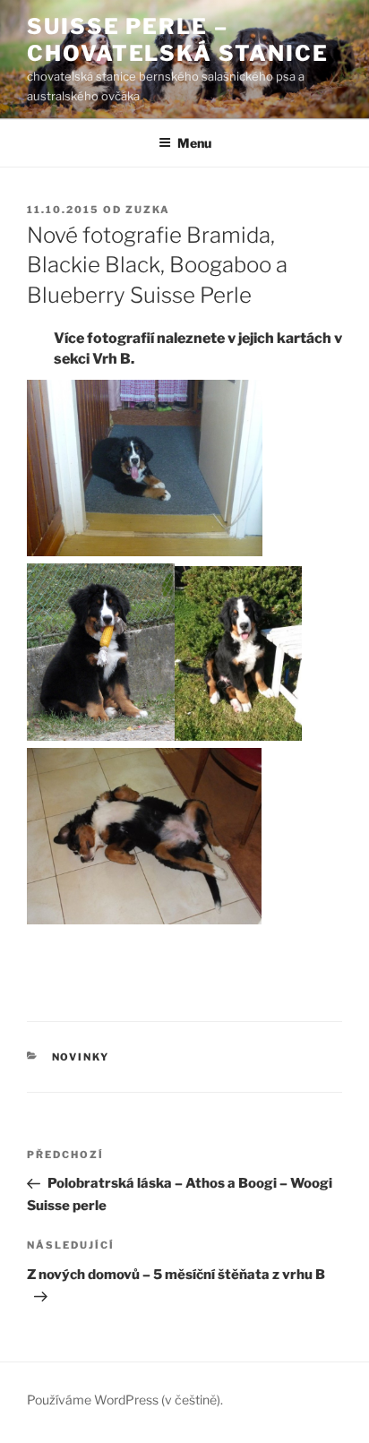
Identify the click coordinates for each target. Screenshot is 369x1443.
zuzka (147, 209)
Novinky (81, 1057)
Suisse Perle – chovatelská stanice (177, 39)
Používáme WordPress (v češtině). (125, 1399)
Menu (194, 142)
